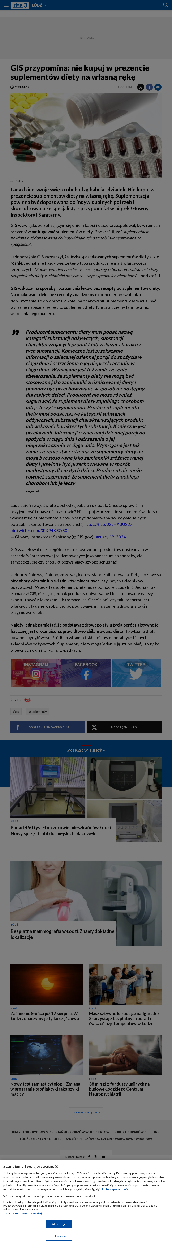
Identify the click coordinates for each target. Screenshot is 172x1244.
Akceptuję (59, 1224)
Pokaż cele (59, 1236)
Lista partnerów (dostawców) (22, 1213)
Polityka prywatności (115, 1189)
